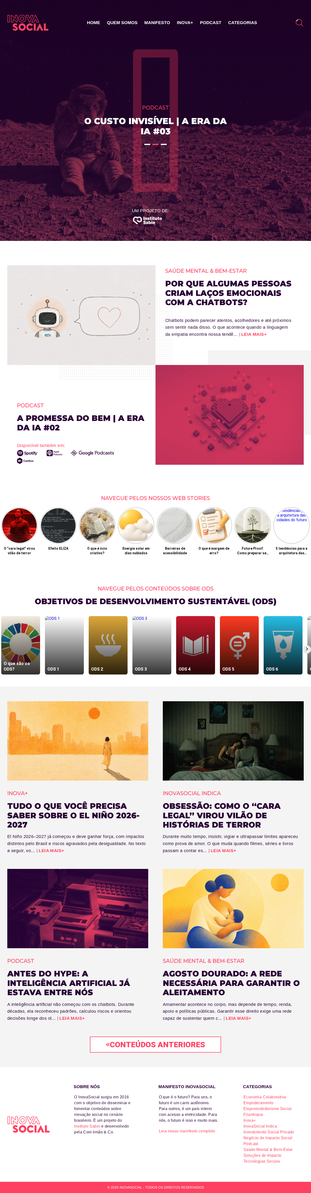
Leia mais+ (254, 334)
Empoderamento (258, 1103)
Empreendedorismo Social (267, 1109)
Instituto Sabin (87, 1126)
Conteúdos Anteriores (155, 1044)
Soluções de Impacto (262, 1155)
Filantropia (253, 1114)
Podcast (210, 22)
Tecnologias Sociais (261, 1161)
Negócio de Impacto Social (267, 1138)
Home (93, 22)
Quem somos (122, 22)
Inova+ (185, 22)
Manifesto (157, 22)
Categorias (242, 22)
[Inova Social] (28, 23)
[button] (147, 144)
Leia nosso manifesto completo (187, 1131)
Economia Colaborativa (264, 1097)
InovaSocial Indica (260, 1126)
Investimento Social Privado (268, 1132)
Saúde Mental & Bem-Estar (268, 1149)
